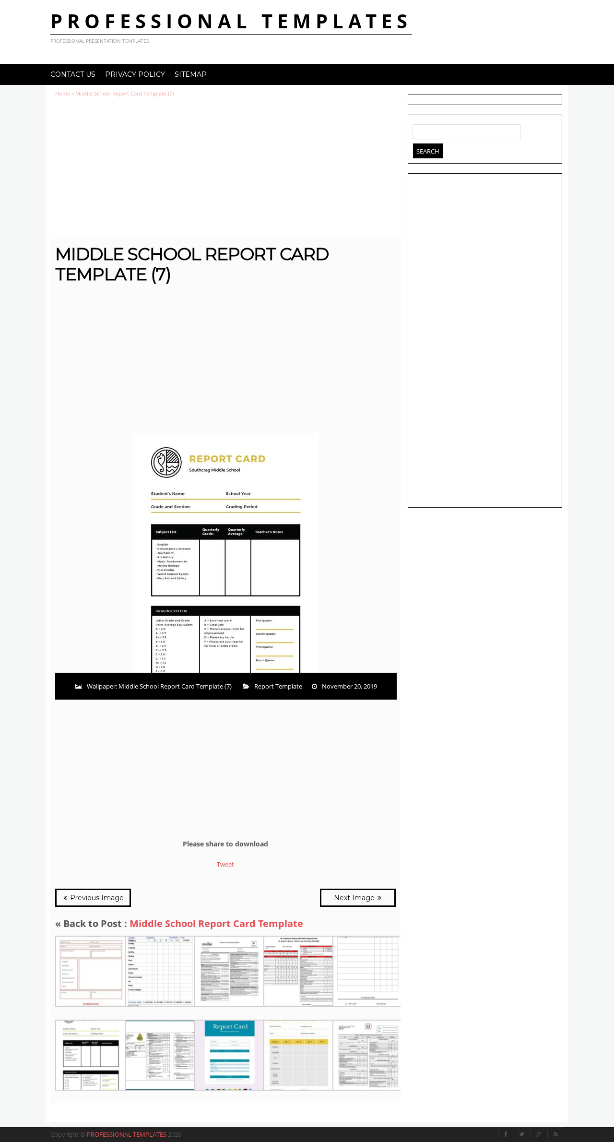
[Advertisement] (225, 168)
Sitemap (191, 74)
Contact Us (72, 74)
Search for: (420, 129)
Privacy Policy (135, 74)
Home (62, 93)
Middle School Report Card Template (216, 923)
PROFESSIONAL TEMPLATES (231, 21)
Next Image (355, 897)
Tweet (225, 864)
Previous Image (96, 897)
